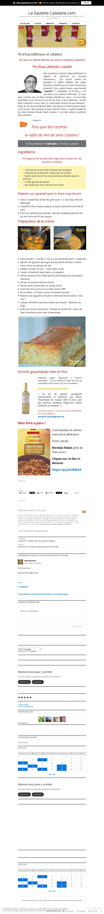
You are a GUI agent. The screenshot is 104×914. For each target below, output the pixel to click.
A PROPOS (63, 23)
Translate (32, 651)
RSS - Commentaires (26, 706)
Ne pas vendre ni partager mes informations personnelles (62, 900)
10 (22, 763)
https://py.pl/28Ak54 (66, 470)
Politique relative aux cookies (55, 911)
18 (32, 766)
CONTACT (76, 23)
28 (61, 769)
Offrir (86, 3)
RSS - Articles (24, 705)
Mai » (54, 774)
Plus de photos (23, 723)
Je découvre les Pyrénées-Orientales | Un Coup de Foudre (45, 594)
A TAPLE (37, 23)
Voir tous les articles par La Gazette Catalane (55, 524)
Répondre (24, 587)
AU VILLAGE (25, 23)
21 (61, 766)
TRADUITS (50, 23)
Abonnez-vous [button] (24, 682)
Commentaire (77, 626)
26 (42, 769)
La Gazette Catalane (41, 531)
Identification (38, 682)
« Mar (50, 774)
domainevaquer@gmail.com (51, 416)
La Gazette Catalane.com (52, 13)
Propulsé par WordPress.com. (32, 900)
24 (22, 769)
